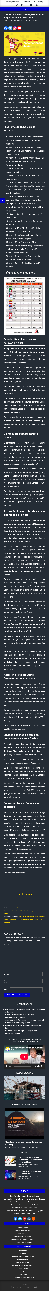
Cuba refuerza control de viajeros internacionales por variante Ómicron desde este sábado (24, 920)
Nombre (6, 975)
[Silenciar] (38, 1066)
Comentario (7, 946)
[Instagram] (15, 28)
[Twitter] (10, 28)
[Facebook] (6, 28)
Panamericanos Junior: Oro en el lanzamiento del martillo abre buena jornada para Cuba (23, 911)
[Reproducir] (6, 1066)
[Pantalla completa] (42, 1066)
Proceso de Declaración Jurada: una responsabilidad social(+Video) (30, 1159)
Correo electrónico (7, 983)
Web (5, 989)
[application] (24, 1057)
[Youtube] (19, 28)
